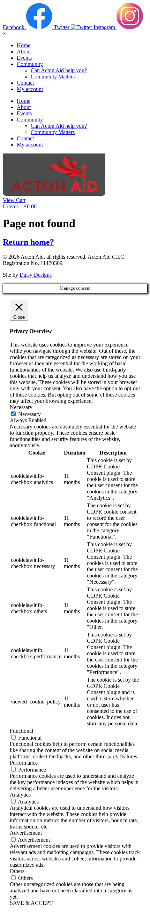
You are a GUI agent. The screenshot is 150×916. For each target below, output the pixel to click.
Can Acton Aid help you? (59, 70)
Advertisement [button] (26, 833)
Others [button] (17, 871)
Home (23, 45)
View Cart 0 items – (20, 203)
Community (30, 64)
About (24, 52)
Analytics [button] (20, 795)
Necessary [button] (21, 407)
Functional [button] (21, 731)
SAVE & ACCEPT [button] (31, 903)
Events (24, 58)
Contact (25, 83)
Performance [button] (24, 763)
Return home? (28, 242)
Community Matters (53, 77)
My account (30, 89)
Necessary (29, 414)
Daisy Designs (36, 275)
